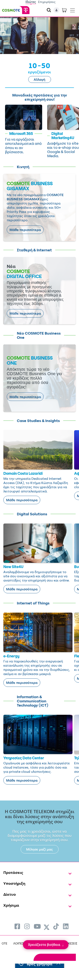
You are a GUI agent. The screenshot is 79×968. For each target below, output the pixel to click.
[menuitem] (17, 926)
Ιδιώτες (30, 2)
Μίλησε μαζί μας (39, 849)
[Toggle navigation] (72, 9)
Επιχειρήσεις (47, 2)
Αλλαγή (39, 79)
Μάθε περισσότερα (25, 230)
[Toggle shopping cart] (64, 10)
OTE (4, 943)
